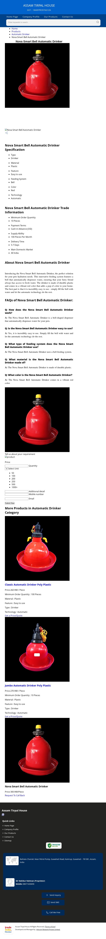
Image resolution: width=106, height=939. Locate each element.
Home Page (12, 16)
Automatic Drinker (21, 34)
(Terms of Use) (50, 927)
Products (16, 31)
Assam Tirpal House (39, 7)
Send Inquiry (55, 895)
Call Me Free (55, 912)
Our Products (51, 16)
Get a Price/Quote (13, 615)
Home (15, 28)
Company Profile (31, 16)
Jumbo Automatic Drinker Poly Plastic (28, 685)
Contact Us (67, 16)
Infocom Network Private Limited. (48, 929)
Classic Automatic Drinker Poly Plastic (28, 584)
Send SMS (55, 902)
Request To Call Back (15, 795)
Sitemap (8, 840)
